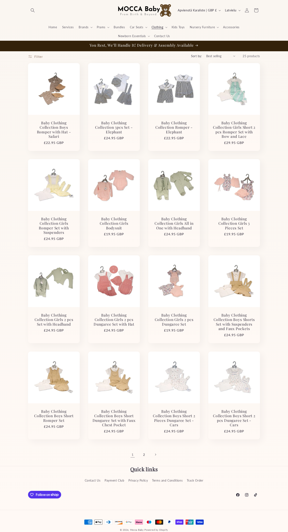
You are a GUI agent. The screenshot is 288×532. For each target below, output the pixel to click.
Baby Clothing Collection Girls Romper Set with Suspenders (54, 226)
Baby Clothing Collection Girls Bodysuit (114, 223)
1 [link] (133, 454)
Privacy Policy (138, 480)
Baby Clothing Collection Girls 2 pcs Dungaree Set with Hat (114, 319)
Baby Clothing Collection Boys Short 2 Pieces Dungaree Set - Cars (174, 418)
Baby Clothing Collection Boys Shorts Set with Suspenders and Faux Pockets (234, 322)
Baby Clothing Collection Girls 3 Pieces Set (234, 223)
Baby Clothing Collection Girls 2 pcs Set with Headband (54, 319)
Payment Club (114, 480)
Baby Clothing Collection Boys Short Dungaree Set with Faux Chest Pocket (114, 418)
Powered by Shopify (156, 529)
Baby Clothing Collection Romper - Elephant (174, 127)
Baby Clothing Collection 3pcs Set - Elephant (114, 127)
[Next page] (155, 454)
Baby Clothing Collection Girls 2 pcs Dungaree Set (174, 319)
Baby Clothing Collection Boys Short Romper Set (54, 415)
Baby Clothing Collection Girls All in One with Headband (174, 223)
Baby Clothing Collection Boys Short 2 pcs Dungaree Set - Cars (234, 418)
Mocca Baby (137, 529)
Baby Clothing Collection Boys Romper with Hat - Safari (54, 129)
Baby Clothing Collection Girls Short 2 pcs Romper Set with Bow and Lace (234, 129)
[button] (32, 10)
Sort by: (196, 56)
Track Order (195, 480)
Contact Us (93, 480)
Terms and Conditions (167, 480)
